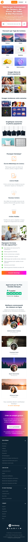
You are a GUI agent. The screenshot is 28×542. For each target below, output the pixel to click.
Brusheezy (4, 443)
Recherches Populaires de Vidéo (9, 483)
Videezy (4, 448)
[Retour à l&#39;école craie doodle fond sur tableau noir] (6, 112)
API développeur (6, 455)
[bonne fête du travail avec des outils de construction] (6, 104)
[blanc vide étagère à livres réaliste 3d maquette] (20, 142)
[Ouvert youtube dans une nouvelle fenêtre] (20, 528)
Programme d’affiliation (7, 476)
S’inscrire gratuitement (14, 427)
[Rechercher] (19, 24)
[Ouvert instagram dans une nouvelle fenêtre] (9, 528)
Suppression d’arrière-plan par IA (9, 460)
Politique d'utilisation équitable (14, 537)
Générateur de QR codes (7, 463)
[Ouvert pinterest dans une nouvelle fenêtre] (14, 528)
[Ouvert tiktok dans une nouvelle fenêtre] (16, 528)
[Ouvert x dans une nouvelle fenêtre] (18, 528)
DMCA (3, 473)
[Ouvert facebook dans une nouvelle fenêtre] (7, 528)
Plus (3, 518)
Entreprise (4, 450)
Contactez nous (5, 493)
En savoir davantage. (14, 405)
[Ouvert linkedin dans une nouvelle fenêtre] (11, 528)
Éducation (4, 453)
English (4, 506)
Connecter (21, 2)
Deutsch (4, 513)
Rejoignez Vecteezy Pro (17, 433)
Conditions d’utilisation (8, 536)
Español (4, 509)
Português (4, 511)
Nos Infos (4, 496)
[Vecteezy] (2, 2)
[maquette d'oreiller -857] (8, 142)
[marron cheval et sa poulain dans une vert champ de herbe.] (20, 80)
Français (4, 516)
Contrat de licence (6, 471)
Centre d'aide (5, 491)
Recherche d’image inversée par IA (10, 458)
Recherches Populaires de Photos (9, 480)
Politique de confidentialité (19, 536)
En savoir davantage (14, 273)
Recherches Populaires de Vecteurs (10, 478)
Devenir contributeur (7, 498)
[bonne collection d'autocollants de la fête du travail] (19, 112)
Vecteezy (4, 446)
